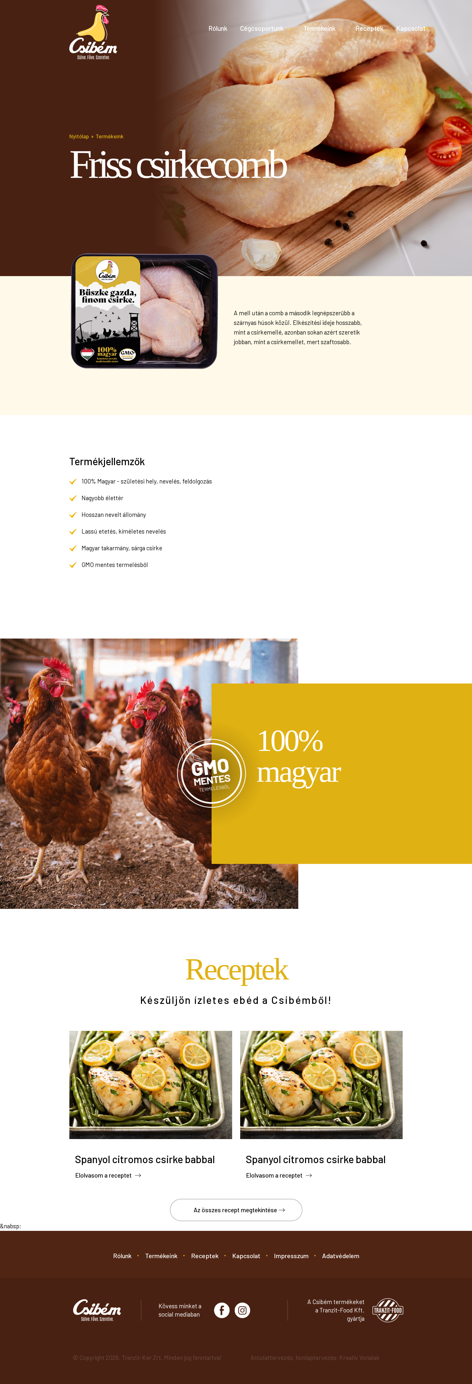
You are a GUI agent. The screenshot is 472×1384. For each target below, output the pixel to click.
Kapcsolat (410, 28)
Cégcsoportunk (262, 28)
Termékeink (319, 28)
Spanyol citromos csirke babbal (145, 1159)
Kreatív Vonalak (359, 1357)
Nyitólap (79, 136)
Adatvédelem (340, 1255)
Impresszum (291, 1255)
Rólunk (217, 28)
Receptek (369, 28)
